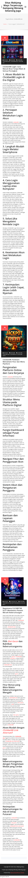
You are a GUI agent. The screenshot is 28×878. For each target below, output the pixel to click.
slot (22, 603)
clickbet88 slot (13, 354)
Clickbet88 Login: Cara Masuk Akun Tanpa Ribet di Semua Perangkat (14, 69)
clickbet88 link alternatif (8, 603)
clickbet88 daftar (6, 61)
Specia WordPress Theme (17, 872)
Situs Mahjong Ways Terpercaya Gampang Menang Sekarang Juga (13, 6)
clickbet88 (12, 60)
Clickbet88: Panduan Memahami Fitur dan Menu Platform (14, 361)
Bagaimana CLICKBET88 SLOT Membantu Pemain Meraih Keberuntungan (13, 610)
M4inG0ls (5, 60)
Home (5, 24)
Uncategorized (13, 601)
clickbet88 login (14, 61)
